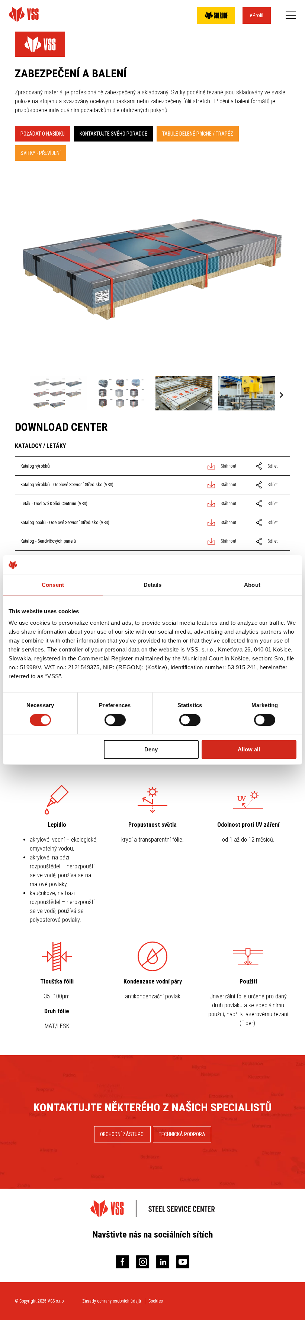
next (281, 395)
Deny (151, 750)
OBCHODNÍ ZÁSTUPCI (122, 1134)
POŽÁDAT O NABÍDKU (42, 134)
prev (24, 395)
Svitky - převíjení (40, 153)
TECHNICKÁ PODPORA (182, 1134)
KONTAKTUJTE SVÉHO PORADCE (113, 134)
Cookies (155, 1301)
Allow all (249, 750)
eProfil (256, 15)
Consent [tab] (53, 585)
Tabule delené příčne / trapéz (197, 134)
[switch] (115, 720)
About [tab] (252, 585)
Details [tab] (153, 585)
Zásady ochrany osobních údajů (111, 1301)
